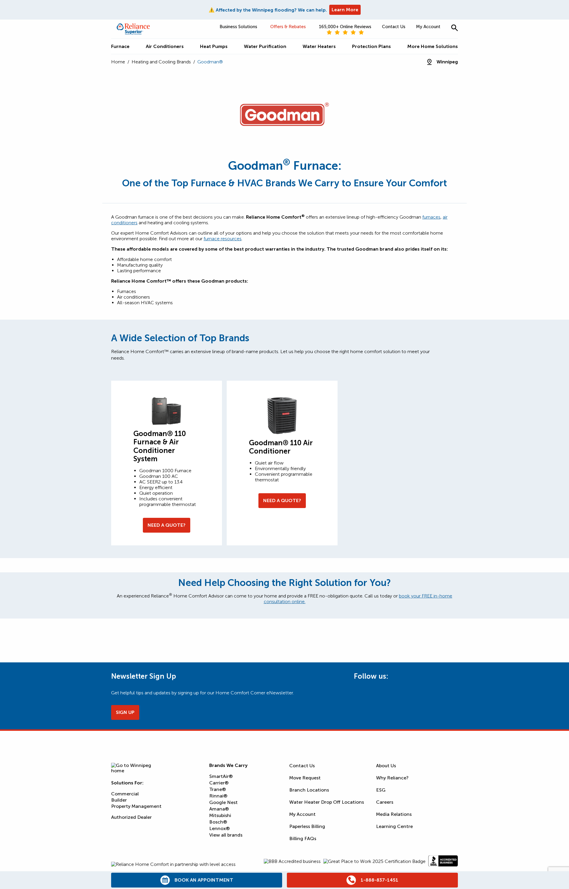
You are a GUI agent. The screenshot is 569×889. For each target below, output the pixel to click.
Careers (384, 802)
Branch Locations (309, 790)
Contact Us (393, 26)
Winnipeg (447, 62)
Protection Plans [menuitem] (371, 46)
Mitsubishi (220, 815)
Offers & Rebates (288, 26)
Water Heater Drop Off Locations (326, 802)
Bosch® (218, 822)
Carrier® (218, 783)
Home (118, 62)
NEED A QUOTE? (167, 525)
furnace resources (223, 238)
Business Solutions (238, 26)
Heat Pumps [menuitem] (214, 46)
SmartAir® (221, 776)
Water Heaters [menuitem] (319, 46)
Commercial (125, 794)
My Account (428, 26)
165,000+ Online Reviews (345, 26)
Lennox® (219, 828)
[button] (454, 27)
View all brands (225, 835)
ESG (381, 790)
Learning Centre (394, 826)
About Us (386, 765)
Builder (119, 800)
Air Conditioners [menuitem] (165, 46)
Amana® (219, 809)
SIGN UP (125, 712)
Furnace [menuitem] (120, 46)
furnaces (431, 217)
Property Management (136, 806)
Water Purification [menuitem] (265, 46)
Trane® (217, 789)
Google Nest (223, 802)
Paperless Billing (307, 826)
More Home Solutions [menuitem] (432, 46)
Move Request (305, 778)
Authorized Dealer (131, 817)
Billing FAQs (302, 838)
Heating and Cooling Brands (161, 62)
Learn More (345, 9)
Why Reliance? (392, 778)
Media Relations (394, 814)
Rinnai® (218, 796)
